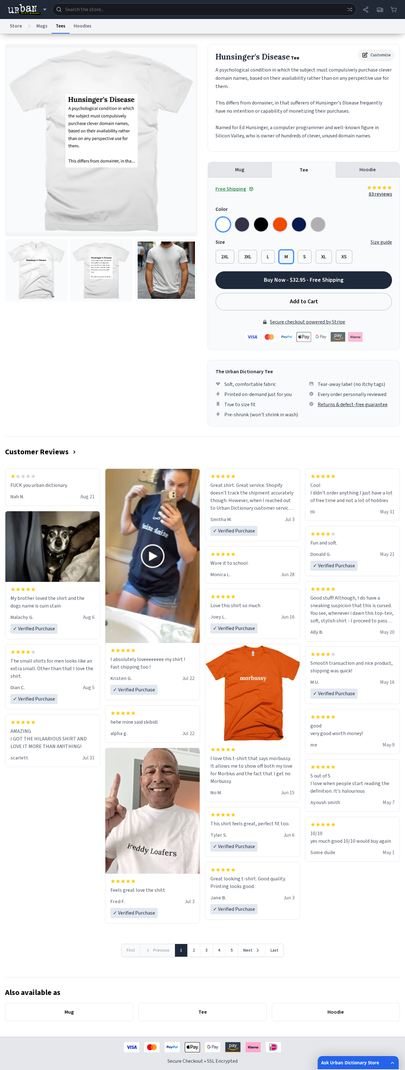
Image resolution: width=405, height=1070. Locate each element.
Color (221, 209)
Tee (304, 170)
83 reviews (380, 194)
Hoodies (82, 26)
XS (344, 256)
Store (16, 26)
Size (220, 242)
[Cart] (393, 9)
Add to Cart (304, 301)
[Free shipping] (379, 9)
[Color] (223, 224)
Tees (60, 26)
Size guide (381, 242)
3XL (248, 256)
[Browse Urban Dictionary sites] (27, 9)
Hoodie (367, 169)
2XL (225, 256)
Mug (239, 169)
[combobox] (204, 9)
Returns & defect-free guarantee (353, 404)
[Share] (365, 9)
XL (323, 256)
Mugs (41, 26)
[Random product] (349, 9)
